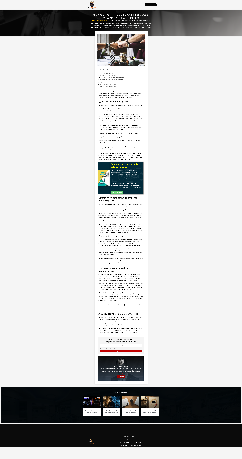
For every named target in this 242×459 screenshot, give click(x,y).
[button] (143, 69)
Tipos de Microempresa (105, 81)
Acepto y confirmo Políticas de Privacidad (109, 348)
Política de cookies (137, 442)
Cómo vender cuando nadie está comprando (113, 77)
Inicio (93, 20)
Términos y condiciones (136, 445)
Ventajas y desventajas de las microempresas (110, 82)
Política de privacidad (124, 442)
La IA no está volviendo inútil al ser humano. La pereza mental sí (111, 412)
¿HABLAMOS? (150, 5)
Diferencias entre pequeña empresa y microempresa (111, 79)
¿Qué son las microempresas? (106, 73)
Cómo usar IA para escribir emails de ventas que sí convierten (131, 412)
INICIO (114, 5)
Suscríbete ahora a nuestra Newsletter (108, 86)
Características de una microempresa (108, 75)
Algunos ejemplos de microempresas (108, 84)
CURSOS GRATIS (121, 5)
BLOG (129, 5)
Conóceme (121, 376)
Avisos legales (124, 445)
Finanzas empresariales (102, 20)
